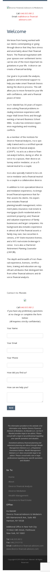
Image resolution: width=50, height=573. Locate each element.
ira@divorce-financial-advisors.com (27, 545)
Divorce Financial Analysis (20, 486)
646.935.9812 (27, 13)
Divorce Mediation (17, 490)
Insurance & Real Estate (20, 500)
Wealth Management (18, 495)
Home (11, 476)
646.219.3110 (16, 542)
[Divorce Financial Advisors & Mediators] (25, 8)
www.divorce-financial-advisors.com (22, 549)
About (11, 481)
